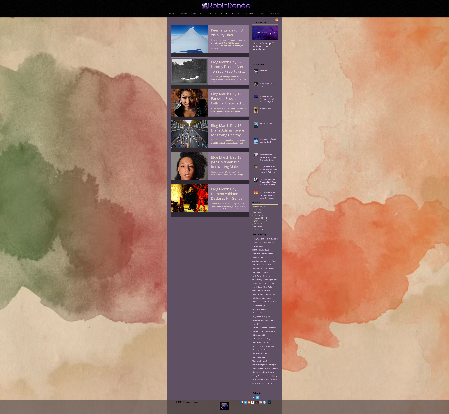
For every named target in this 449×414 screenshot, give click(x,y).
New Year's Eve (257, 331)
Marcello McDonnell (259, 309)
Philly (264, 335)
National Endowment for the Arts (264, 328)
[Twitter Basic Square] (257, 397)
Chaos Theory (257, 279)
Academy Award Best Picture (262, 254)
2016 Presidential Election (261, 250)
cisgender (270, 383)
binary (254, 376)
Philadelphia (256, 335)
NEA (253, 324)
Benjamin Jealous (258, 268)
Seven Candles (268, 342)
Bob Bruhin (270, 268)
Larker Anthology (258, 305)
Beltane (270, 265)
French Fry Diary (269, 283)
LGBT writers (266, 298)
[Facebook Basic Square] (253, 397)
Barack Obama (262, 265)
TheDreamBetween (259, 357)
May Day (267, 316)
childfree (274, 379)
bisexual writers (264, 376)
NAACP (272, 320)
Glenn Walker (268, 287)
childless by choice (258, 383)
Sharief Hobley (257, 346)
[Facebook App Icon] (242, 402)
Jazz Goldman (270, 294)
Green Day (256, 291)
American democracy (259, 261)
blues (254, 379)
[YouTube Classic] (252, 402)
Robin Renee (256, 342)
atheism (268, 368)
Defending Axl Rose (270, 279)
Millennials (256, 320)
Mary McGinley (257, 316)
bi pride (255, 372)
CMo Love (265, 272)
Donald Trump (257, 283)
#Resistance (256, 242)
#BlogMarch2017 (258, 239)
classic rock (256, 387)
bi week (271, 372)
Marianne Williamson (259, 313)
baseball (275, 368)
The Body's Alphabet (259, 350)
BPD (253, 265)
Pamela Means (269, 331)
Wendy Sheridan (258, 368)
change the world (263, 379)
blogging (274, 376)
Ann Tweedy (273, 261)
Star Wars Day (269, 346)
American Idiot (257, 257)
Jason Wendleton (258, 294)
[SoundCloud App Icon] (249, 402)
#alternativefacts (268, 242)
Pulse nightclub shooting (261, 339)
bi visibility (263, 372)
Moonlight (265, 320)
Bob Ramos (256, 272)
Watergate (272, 365)
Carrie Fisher (256, 276)
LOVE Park (256, 302)
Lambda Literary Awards (269, 302)
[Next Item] (274, 33)
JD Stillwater (265, 291)
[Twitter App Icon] (245, 402)
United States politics (259, 365)
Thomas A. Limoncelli (260, 361)
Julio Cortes (256, 298)
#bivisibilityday (257, 246)
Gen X (254, 287)
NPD (258, 324)
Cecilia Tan (266, 276)
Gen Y (260, 287)
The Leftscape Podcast (260, 354)
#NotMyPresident (272, 239)
